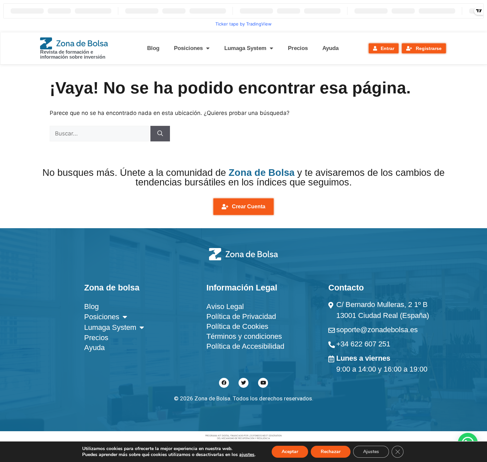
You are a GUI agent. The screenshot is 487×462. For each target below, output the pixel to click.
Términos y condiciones (244, 336)
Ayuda (330, 48)
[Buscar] (160, 134)
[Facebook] (224, 383)
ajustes (246, 455)
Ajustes (371, 451)
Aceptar (290, 451)
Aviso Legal (225, 306)
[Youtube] (263, 383)
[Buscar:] (100, 133)
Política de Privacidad (241, 316)
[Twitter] (243, 383)
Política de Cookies (237, 326)
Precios (298, 48)
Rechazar (331, 451)
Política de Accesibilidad (245, 346)
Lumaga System (245, 48)
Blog (153, 48)
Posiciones (188, 48)
